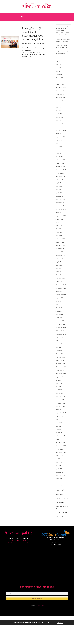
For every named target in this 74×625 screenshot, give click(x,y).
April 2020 (59, 311)
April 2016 (59, 469)
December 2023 (61, 166)
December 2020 (61, 285)
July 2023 (58, 183)
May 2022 (58, 229)
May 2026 (59, 71)
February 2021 (60, 278)
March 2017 (59, 433)
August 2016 (59, 456)
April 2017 (59, 429)
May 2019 (58, 347)
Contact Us (25, 538)
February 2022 (60, 239)
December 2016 (61, 442)
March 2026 (59, 78)
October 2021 (60, 252)
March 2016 (59, 472)
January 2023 (60, 202)
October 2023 (60, 173)
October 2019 (60, 331)
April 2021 (59, 271)
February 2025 (60, 120)
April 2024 (59, 153)
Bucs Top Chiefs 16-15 (63, 35)
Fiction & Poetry (61, 498)
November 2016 (61, 446)
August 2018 (59, 377)
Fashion (58, 494)
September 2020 (61, 294)
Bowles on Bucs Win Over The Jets (62, 53)
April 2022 (59, 232)
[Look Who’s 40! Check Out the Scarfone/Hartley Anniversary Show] (10, 42)
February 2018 (60, 396)
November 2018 (61, 367)
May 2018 (58, 387)
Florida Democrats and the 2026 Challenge (63, 40)
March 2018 (59, 393)
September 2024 (61, 137)
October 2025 (60, 94)
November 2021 (61, 248)
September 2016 (61, 452)
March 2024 (59, 156)
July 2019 (58, 340)
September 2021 (61, 255)
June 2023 (59, 186)
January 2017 (60, 439)
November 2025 (61, 91)
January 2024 (60, 163)
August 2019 (59, 337)
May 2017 (58, 426)
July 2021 (58, 262)
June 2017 (59, 423)
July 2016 (58, 459)
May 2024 (59, 150)
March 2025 (59, 117)
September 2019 (61, 334)
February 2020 (60, 317)
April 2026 (59, 74)
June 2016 (59, 462)
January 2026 (60, 84)
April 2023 (59, 193)
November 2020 (61, 288)
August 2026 (59, 61)
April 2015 (59, 479)
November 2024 (61, 130)
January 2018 (60, 400)
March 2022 (59, 235)
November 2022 (61, 209)
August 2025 (59, 101)
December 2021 (60, 245)
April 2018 (59, 390)
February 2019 (60, 357)
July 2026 (58, 64)
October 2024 (60, 133)
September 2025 (61, 97)
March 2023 (59, 196)
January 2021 (60, 281)
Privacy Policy (40, 605)
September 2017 (61, 413)
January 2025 (60, 124)
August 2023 (59, 179)
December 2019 (61, 324)
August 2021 (59, 258)
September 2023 (61, 176)
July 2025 (58, 104)
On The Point (60, 512)
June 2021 (59, 265)
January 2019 (60, 360)
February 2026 (60, 81)
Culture (58, 490)
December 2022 (61, 206)
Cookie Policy (51, 622)
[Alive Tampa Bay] (37, 6)
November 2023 (61, 170)
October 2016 (60, 449)
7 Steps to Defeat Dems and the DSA (62, 46)
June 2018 (59, 383)
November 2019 (61, 327)
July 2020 (58, 301)
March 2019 (59, 354)
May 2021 (58, 268)
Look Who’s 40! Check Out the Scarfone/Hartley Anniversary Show (33, 34)
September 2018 (61, 373)
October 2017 (60, 410)
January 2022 (60, 242)
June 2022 (59, 225)
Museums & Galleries (62, 506)
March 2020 (59, 314)
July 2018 (58, 380)
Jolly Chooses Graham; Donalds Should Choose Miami (63, 28)
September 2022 (61, 216)
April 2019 (59, 350)
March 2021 (59, 275)
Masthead (11, 538)
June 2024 (59, 147)
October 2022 (60, 212)
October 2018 (60, 370)
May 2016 (58, 465)
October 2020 (60, 291)
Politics (58, 516)
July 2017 (58, 419)
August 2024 (59, 140)
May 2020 (59, 308)
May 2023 (58, 189)
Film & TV (59, 502)
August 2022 (59, 219)
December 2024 (61, 127)
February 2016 (60, 475)
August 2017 (59, 416)
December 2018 (61, 364)
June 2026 (59, 68)
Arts (23, 25)
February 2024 (60, 160)
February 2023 (60, 199)
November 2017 (61, 406)
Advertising (18, 538)
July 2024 (58, 143)
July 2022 (58, 222)
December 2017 (60, 403)
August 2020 (60, 298)
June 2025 (59, 107)
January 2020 (60, 321)
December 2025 (61, 87)
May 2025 (59, 110)
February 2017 (60, 436)
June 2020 (59, 304)
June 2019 (59, 344)
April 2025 (59, 114)
